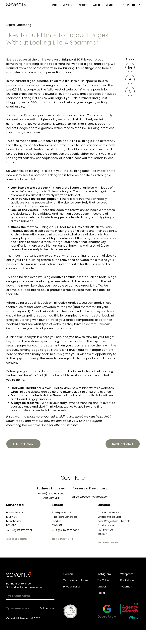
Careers (68, 574)
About (96, 4)
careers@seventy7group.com (90, 496)
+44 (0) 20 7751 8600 (65, 530)
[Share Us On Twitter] (130, 91)
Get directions (16, 539)
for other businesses (64, 425)
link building (80, 141)
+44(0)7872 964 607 (51, 493)
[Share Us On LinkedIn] (130, 67)
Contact (110, 4)
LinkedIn (102, 586)
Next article (121, 444)
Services (67, 4)
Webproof (126, 574)
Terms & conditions (75, 580)
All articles (24, 444)
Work (54, 4)
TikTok (102, 593)
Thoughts (82, 4)
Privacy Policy (71, 586)
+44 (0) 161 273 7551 (19, 530)
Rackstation (127, 580)
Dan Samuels (51, 498)
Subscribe (47, 608)
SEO (41, 141)
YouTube (103, 580)
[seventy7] (18, 575)
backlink (34, 303)
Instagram (104, 574)
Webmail (126, 586)
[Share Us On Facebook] (130, 79)
